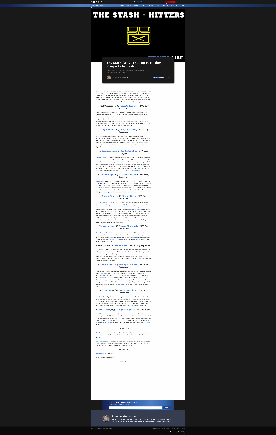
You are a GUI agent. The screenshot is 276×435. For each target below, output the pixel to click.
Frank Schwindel (107, 226)
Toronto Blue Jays (129, 106)
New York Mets (121, 245)
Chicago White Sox (127, 129)
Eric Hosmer (137, 239)
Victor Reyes (136, 207)
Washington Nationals (128, 264)
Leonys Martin (110, 205)
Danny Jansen (100, 341)
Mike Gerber (125, 207)
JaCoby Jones (125, 205)
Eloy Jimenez (107, 129)
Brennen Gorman (120, 77)
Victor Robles (106, 264)
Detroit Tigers (129, 196)
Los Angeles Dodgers (127, 174)
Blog (178, 428)
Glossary (183, 428)
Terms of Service (165, 428)
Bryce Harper (122, 284)
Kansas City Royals (129, 226)
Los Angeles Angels (124, 309)
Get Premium (170, 2)
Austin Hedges (135, 170)
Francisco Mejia (109, 151)
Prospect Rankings (159, 77)
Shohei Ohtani (107, 322)
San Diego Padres (129, 151)
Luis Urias (106, 290)
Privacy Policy (156, 428)
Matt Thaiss (104, 309)
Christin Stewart (109, 196)
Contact (173, 428)
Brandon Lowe (100, 333)
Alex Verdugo (106, 174)
